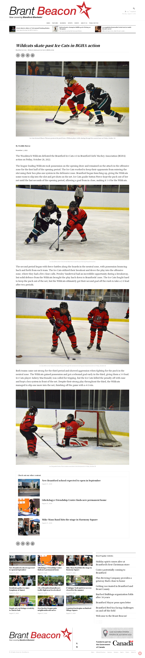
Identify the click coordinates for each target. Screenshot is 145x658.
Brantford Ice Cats (21, 50)
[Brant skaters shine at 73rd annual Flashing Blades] (12, 29)
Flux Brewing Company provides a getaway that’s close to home (114, 579)
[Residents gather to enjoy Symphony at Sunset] (22, 580)
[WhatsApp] (32, 55)
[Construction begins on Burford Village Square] (79, 601)
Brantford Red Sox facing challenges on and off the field (115, 609)
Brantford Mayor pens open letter (113, 602)
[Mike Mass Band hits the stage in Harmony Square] (29, 527)
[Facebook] (18, 55)
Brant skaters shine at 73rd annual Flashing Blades (32, 28)
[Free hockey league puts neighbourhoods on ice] (51, 601)
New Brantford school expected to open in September (71, 480)
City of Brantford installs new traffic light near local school (49, 589)
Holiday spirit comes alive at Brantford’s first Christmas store (113, 563)
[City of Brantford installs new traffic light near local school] (51, 580)
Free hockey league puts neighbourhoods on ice (47, 609)
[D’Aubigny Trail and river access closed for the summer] (79, 580)
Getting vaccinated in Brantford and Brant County (114, 587)
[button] (134, 8)
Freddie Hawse (24, 146)
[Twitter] (23, 55)
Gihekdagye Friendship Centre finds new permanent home (74, 500)
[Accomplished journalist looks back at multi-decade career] (98, 29)
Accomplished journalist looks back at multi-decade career (117, 28)
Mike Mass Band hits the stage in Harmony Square (70, 519)
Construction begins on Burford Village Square (78, 609)
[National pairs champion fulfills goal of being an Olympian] (55, 29)
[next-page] (100, 622)
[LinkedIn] (77, 647)
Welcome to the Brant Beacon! (111, 615)
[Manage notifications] (140, 653)
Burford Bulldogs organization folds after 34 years (114, 596)
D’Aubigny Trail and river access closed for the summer (79, 589)
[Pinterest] (28, 55)
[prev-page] (97, 622)
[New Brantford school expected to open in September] (29, 487)
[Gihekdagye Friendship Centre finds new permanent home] (29, 507)
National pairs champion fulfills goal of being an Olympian (75, 28)
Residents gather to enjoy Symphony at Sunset (19, 589)
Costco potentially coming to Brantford (110, 571)
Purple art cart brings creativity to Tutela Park (21, 609)
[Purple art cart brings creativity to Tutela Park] (22, 601)
